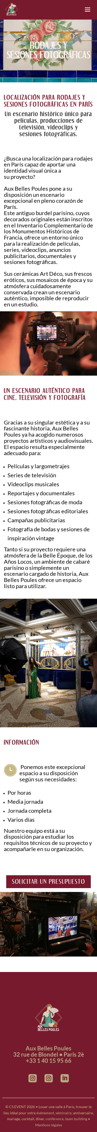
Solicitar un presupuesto (48, 881)
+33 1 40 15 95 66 (48, 1060)
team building (76, 1119)
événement (45, 1113)
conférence (55, 1119)
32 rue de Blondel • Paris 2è (48, 1054)
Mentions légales (48, 1125)
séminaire (63, 1113)
